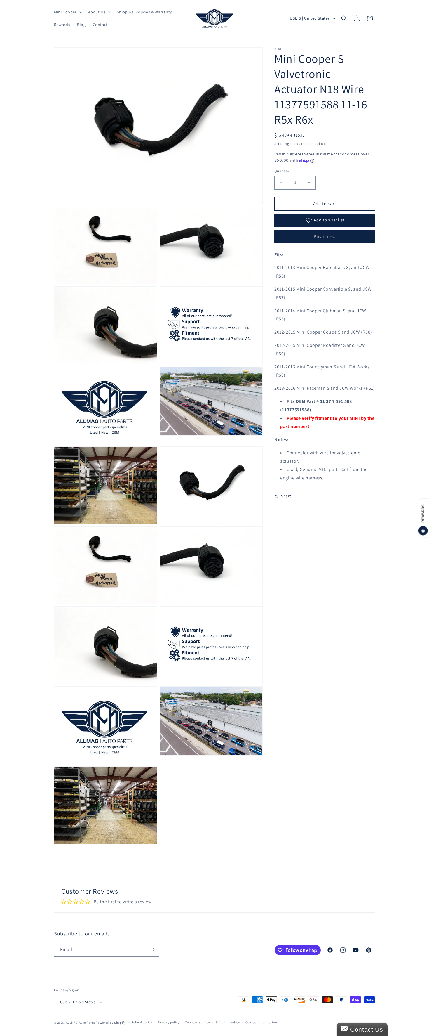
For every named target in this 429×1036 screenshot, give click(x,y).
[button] (67, 12)
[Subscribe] (152, 950)
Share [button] (286, 495)
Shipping (281, 143)
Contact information (261, 1022)
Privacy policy (168, 1022)
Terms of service (197, 1022)
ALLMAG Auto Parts (80, 1023)
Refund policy (142, 1022)
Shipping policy (228, 1022)
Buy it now (325, 236)
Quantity (281, 171)
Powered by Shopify (111, 1023)
